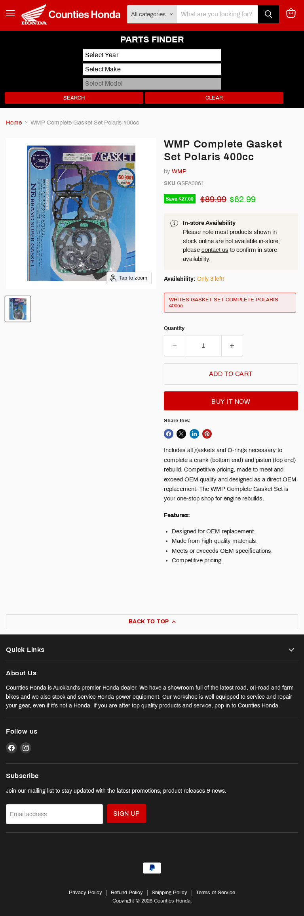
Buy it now (230, 401)
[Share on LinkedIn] (194, 434)
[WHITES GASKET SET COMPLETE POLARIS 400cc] (231, 314)
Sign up (126, 813)
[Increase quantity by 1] (232, 345)
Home (14, 122)
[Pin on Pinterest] (207, 434)
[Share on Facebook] (168, 434)
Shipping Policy (169, 892)
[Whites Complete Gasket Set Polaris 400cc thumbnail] (17, 309)
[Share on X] (181, 434)
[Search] (268, 14)
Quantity (174, 328)
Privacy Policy (85, 892)
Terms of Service (215, 892)
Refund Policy (127, 892)
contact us (214, 250)
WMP (179, 171)
